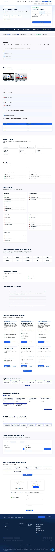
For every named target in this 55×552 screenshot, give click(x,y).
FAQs (31, 31)
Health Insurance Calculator (38, 529)
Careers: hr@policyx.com (7, 529)
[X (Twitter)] (46, 538)
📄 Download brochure (7, 19)
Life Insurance (30, 525)
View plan (14, 341)
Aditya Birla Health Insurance (17, 468)
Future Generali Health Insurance (27, 471)
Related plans (36, 31)
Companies (22, 442)
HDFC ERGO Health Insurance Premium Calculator (31, 425)
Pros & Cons (14, 31)
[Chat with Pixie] (52, 549)
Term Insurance (30, 524)
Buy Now (43, 1)
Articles (29, 1)
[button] (8, 76)
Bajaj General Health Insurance (37, 468)
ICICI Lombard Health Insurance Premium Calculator (15, 425)
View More (27, 385)
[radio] (35, 12)
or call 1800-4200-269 (49, 516)
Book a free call (49, 1)
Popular (9, 395)
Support (32, 1)
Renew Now (26, 544)
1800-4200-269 (6, 526)
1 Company (6, 445)
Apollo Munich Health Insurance (27, 468)
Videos (24, 31)
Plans (25, 442)
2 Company (27, 445)
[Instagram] (47, 538)
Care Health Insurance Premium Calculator (23, 425)
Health (18, 1)
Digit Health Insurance (17, 471)
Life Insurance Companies (40, 530)
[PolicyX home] (6, 1)
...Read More (5, 12)
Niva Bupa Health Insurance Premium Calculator (7, 425)
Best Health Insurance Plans (39, 525)
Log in (40, 1)
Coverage (19, 31)
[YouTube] (49, 538)
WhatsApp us (5, 527)
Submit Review (36, 487)
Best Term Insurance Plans (39, 532)
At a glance (9, 31)
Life (20, 1)
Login (29, 544)
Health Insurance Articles (48, 409)
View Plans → (42, 22)
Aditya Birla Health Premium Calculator (39, 425)
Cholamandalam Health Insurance (7, 471)
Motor (26, 1)
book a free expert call (42, 24)
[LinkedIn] (51, 538)
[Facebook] (44, 538)
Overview (5, 31)
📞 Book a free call (7, 341)
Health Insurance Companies (38, 527)
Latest (4, 395)
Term (23, 1)
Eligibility (27, 31)
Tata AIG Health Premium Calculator (47, 425)
